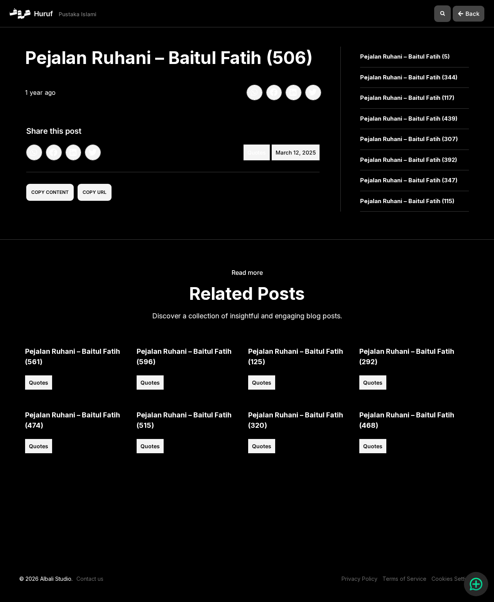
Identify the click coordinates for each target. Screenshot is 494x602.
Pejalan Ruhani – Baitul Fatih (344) (408, 77)
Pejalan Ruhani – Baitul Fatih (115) (407, 201)
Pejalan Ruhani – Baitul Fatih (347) (408, 180)
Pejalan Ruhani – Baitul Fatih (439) (408, 118)
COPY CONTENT (50, 192)
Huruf (43, 14)
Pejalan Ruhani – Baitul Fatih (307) (409, 139)
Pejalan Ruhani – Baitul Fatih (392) (408, 159)
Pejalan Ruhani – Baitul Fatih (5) (405, 56)
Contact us (89, 578)
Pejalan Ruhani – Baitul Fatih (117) (407, 97)
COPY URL (95, 192)
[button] (442, 13)
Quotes (256, 152)
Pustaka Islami (77, 14)
